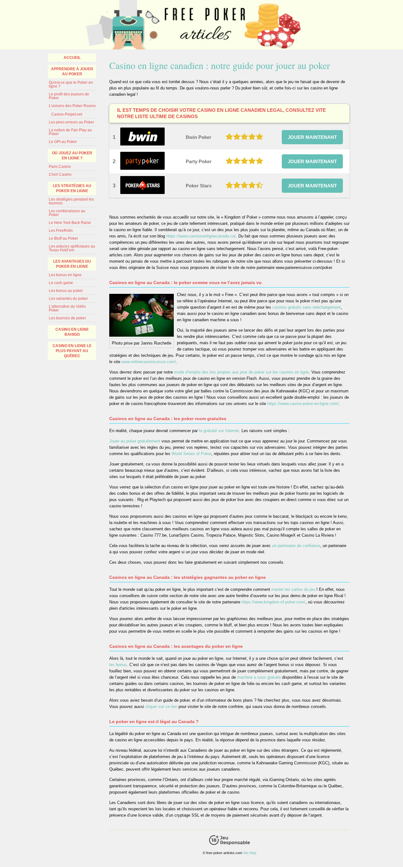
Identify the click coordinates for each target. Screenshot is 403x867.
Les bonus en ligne (65, 275)
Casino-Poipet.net (66, 114)
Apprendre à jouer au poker (72, 71)
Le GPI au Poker (63, 142)
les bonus (118, 664)
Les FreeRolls (61, 230)
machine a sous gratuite (259, 677)
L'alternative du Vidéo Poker (67, 308)
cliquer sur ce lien (161, 706)
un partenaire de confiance (296, 545)
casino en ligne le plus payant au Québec (72, 351)
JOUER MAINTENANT (312, 137)
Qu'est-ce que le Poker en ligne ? (71, 84)
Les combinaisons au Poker (67, 213)
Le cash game (61, 283)
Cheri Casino (60, 174)
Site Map (249, 853)
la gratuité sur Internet (219, 430)
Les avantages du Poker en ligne (72, 264)
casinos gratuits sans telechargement (306, 307)
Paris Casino (60, 166)
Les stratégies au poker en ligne (72, 188)
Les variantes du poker (68, 298)
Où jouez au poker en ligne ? (72, 155)
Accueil (72, 57)
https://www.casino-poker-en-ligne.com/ (303, 403)
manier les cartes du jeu (293, 589)
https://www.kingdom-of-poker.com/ (273, 602)
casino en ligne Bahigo (72, 332)
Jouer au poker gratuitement (134, 441)
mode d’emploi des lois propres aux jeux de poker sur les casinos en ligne (241, 372)
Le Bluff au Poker (63, 238)
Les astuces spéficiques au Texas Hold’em (72, 248)
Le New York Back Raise (70, 222)
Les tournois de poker (67, 318)
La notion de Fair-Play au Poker (70, 132)
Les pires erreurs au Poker (71, 122)
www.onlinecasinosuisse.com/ (149, 361)
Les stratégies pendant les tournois (71, 201)
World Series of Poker (191, 453)
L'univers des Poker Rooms (72, 106)
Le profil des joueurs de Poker (69, 96)
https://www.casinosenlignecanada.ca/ (201, 236)
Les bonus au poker (66, 290)
